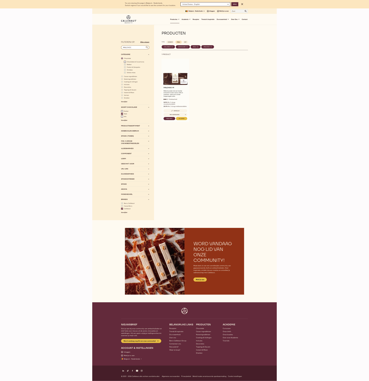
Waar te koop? (174, 350)
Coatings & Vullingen (204, 338)
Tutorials (226, 341)
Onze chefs (227, 331)
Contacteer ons (175, 344)
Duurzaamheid (174, 334)
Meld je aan (200, 279)
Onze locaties (228, 334)
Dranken (199, 353)
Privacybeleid (186, 376)
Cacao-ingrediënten (203, 331)
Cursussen (227, 328)
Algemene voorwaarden (171, 376)
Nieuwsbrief (173, 347)
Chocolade (200, 328)
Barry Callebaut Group (177, 341)
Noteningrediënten (203, 334)
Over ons (172, 338)
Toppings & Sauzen (203, 347)
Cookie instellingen (235, 376)
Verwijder (124, 102)
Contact (245, 19)
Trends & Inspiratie (207, 19)
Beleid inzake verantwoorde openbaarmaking (209, 376)
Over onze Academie (230, 338)
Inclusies (199, 341)
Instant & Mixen (202, 350)
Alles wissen (144, 42)
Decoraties (200, 344)
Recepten (196, 19)
